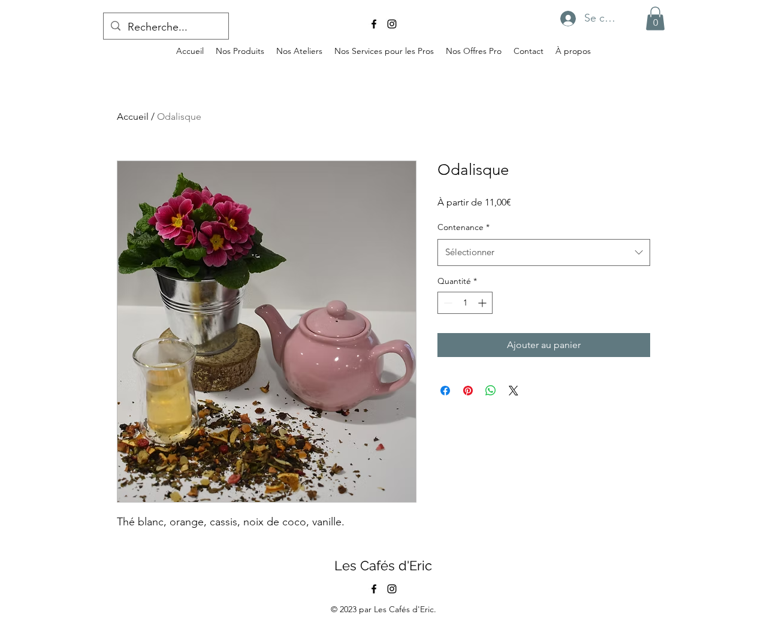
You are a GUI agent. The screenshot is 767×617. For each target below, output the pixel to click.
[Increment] (483, 302)
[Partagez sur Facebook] (445, 390)
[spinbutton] (465, 302)
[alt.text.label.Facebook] (374, 24)
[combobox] (543, 252)
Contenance (463, 227)
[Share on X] (513, 390)
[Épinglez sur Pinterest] (468, 390)
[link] (655, 18)
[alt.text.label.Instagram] (392, 24)
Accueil (133, 116)
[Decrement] (446, 302)
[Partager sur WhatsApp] (491, 390)
